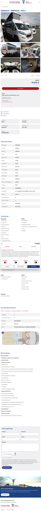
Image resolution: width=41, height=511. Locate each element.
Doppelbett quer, (8, 310)
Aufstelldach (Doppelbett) (16, 310)
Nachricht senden (6, 467)
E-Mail (3, 436)
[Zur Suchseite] (1, 2)
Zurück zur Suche (5, 6)
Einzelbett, (3, 310)
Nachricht (4, 442)
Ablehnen (7, 266)
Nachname (23, 431)
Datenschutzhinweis (5, 464)
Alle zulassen (33, 266)
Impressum (2, 509)
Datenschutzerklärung (10, 509)
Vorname (4, 431)
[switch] (15, 262)
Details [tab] (20, 246)
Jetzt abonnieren (5, 494)
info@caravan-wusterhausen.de (7, 101)
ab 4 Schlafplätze (25, 310)
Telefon (22, 436)
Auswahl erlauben (20, 266)
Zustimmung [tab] (7, 246)
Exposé (38, 75)
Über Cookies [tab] (34, 246)
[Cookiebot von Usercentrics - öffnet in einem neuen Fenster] (35, 243)
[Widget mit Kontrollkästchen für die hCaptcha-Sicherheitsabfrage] (9, 454)
